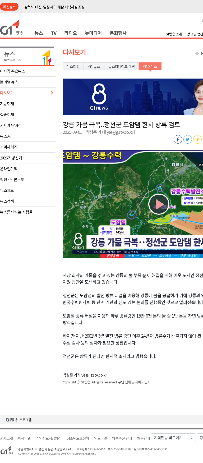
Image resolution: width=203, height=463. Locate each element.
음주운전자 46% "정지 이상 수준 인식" (52, 7)
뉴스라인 (73, 66)
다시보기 (7, 92)
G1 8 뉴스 (150, 66)
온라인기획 (8, 168)
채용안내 (143, 438)
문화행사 (118, 32)
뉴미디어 (93, 32)
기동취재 (7, 103)
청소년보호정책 (78, 438)
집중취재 (7, 114)
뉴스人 (5, 136)
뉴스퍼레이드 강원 (121, 66)
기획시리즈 (8, 147)
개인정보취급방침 (48, 438)
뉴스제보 (7, 190)
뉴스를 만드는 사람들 (16, 212)
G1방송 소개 (173, 33)
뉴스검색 (7, 201)
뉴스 (38, 32)
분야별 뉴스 (9, 82)
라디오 (70, 32)
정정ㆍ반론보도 (12, 179)
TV (53, 32)
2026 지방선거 (11, 158)
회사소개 (6, 438)
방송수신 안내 (122, 438)
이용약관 (24, 438)
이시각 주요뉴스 (12, 71)
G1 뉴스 (94, 66)
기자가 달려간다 (12, 125)
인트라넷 (100, 438)
